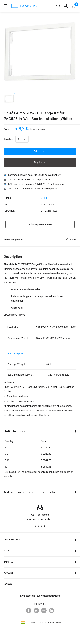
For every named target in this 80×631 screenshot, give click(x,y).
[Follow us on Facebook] (28, 610)
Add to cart (40, 151)
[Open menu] (5, 5)
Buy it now (40, 162)
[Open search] (58, 6)
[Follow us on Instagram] (44, 610)
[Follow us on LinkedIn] (51, 610)
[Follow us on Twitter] (36, 610)
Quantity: (8, 139)
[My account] (66, 6)
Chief (44, 197)
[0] (73, 6)
